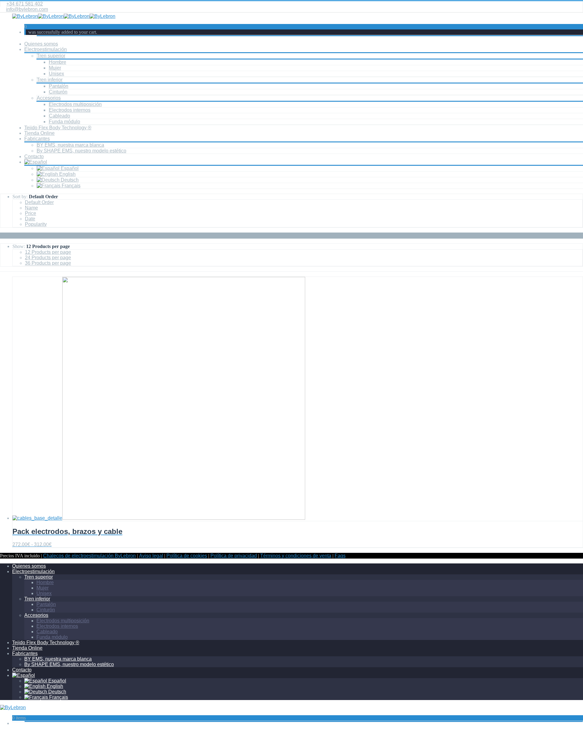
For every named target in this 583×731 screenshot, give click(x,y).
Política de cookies (186, 555)
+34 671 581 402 (24, 3)
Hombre (57, 62)
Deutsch (69, 179)
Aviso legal (151, 555)
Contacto (34, 156)
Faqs (340, 555)
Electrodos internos (69, 110)
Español (69, 168)
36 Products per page (48, 263)
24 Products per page (48, 257)
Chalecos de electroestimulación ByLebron (89, 555)
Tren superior (51, 55)
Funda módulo (64, 121)
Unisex (56, 73)
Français (70, 185)
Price (30, 213)
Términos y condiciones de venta (295, 555)
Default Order (39, 202)
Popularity (36, 224)
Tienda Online (39, 133)
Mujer (55, 67)
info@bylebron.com (27, 9)
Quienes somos (41, 43)
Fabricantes (37, 138)
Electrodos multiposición (75, 104)
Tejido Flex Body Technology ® (57, 127)
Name (31, 207)
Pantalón (58, 86)
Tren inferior (50, 79)
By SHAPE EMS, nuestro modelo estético (81, 150)
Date (30, 218)
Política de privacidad (233, 555)
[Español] (35, 162)
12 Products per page (48, 252)
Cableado (59, 115)
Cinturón (58, 91)
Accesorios (49, 97)
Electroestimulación (45, 49)
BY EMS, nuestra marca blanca (70, 145)
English (67, 174)
